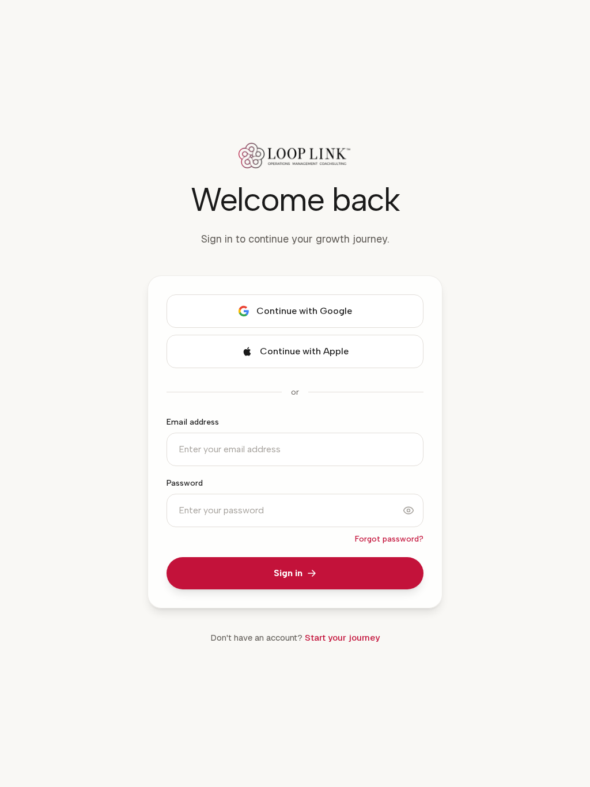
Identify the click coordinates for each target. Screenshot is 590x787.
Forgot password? (389, 539)
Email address (193, 422)
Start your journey (342, 637)
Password (185, 483)
